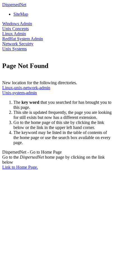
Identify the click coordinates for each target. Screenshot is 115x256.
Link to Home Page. (20, 167)
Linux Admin (14, 33)
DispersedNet (14, 4)
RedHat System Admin (22, 38)
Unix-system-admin (19, 92)
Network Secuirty (17, 43)
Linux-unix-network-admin (26, 87)
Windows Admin (17, 23)
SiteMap (20, 14)
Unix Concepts (15, 28)
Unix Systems (14, 48)
